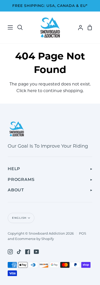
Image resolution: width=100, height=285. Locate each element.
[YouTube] (36, 251)
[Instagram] (10, 251)
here (32, 90)
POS (82, 233)
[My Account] (78, 27)
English (19, 218)
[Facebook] (27, 251)
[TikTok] (19, 251)
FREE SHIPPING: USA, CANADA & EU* (50, 5)
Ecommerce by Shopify (34, 239)
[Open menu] (6, 27)
